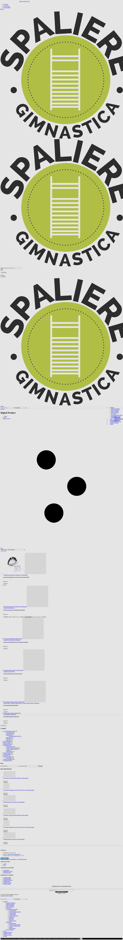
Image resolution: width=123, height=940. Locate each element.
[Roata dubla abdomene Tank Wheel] (62, 713)
